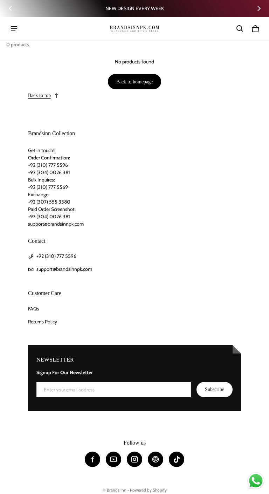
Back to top (39, 95)
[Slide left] (10, 8)
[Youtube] (113, 459)
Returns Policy (42, 321)
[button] (240, 28)
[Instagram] (134, 459)
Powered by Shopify (148, 490)
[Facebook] (92, 459)
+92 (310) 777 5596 (56, 256)
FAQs (33, 309)
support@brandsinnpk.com (64, 269)
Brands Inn (116, 490)
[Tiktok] (176, 459)
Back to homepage (134, 81)
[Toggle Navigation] (14, 28)
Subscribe (214, 389)
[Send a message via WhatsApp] (255, 480)
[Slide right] (259, 8)
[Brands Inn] (134, 29)
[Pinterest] (155, 459)
